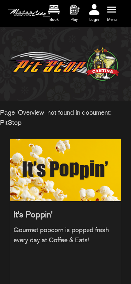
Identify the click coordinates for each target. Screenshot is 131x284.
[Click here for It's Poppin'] (65, 169)
